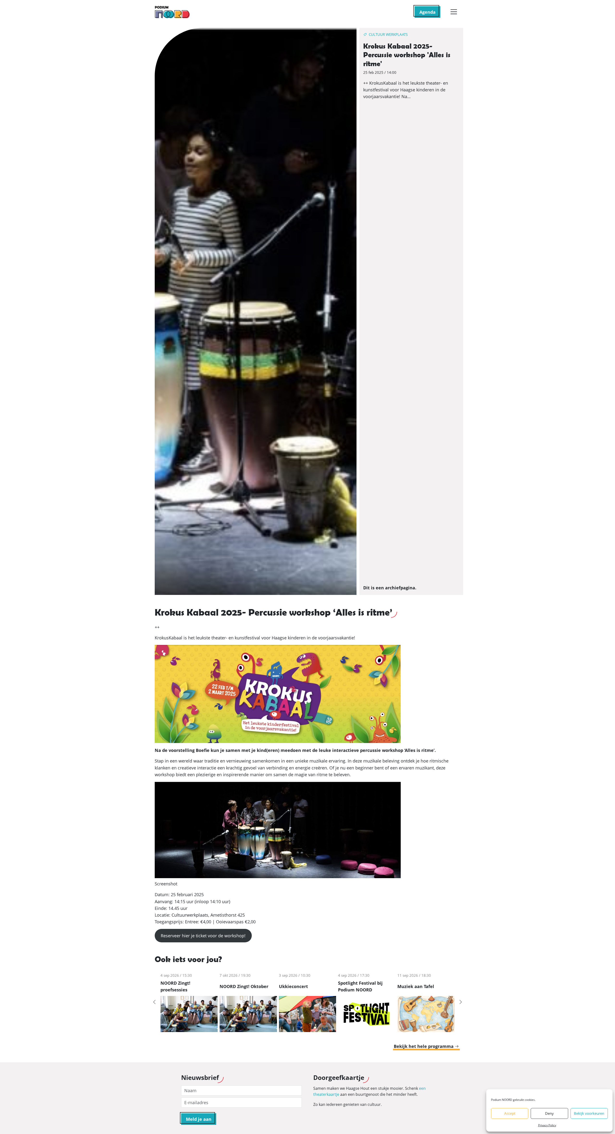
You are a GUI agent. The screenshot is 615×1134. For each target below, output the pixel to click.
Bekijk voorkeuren (589, 1113)
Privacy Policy (547, 1125)
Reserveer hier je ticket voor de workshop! (203, 936)
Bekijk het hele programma (424, 1046)
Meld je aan (198, 1119)
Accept (509, 1113)
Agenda (427, 12)
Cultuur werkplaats (388, 34)
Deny (549, 1113)
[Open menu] (453, 12)
